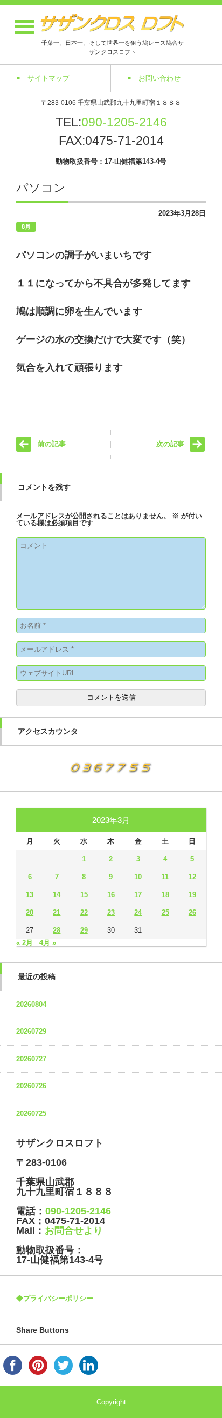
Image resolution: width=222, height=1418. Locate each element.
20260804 (31, 1004)
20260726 (31, 1086)
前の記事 (52, 444)
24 (138, 912)
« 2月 (24, 943)
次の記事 (170, 444)
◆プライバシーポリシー (54, 1298)
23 (111, 912)
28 (56, 930)
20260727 (31, 1059)
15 (84, 895)
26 (192, 912)
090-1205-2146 (124, 122)
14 (56, 895)
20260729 (31, 1031)
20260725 (31, 1113)
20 (29, 912)
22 (84, 912)
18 (165, 895)
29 (84, 930)
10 (138, 877)
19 (192, 895)
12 (192, 877)
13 (29, 895)
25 (165, 912)
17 (138, 895)
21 (56, 912)
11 (165, 877)
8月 (26, 226)
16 (111, 895)
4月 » (47, 943)
